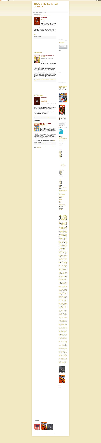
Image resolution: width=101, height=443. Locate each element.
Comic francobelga (42, 79)
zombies (63, 247)
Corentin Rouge (65, 316)
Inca (62, 330)
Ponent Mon (61, 231)
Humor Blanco (36, 121)
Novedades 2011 (61, 227)
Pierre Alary (60, 299)
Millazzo (65, 259)
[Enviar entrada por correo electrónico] (42, 36)
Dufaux (60, 290)
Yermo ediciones (65, 262)
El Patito (63, 290)
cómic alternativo (64, 306)
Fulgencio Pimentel (63, 276)
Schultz (59, 270)
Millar (66, 245)
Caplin (64, 313)
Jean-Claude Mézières (38, 52)
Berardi (65, 238)
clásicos (65, 270)
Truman (63, 283)
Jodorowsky (60, 252)
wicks (65, 362)
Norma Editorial (43, 56)
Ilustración (66, 244)
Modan (62, 278)
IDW (59, 265)
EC (64, 248)
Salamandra (60, 269)
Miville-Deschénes (65, 338)
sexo (64, 263)
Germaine (61, 327)
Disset (60, 320)
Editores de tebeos (61, 258)
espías (61, 359)
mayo (61, 173)
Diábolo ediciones (63, 320)
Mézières (46, 79)
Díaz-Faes (65, 321)
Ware (65, 283)
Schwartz (66, 348)
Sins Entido (60, 261)
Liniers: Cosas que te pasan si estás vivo (62, 204)
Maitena (59, 337)
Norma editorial (63, 219)
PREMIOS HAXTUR (61, 141)
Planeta (65, 279)
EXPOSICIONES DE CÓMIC (42, 12)
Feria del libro (65, 258)
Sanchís (61, 347)
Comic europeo (38, 79)
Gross (64, 328)
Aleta (65, 239)
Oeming (66, 342)
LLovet (64, 334)
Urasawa (62, 303)
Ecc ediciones (65, 220)
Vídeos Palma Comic (62, 137)
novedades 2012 (62, 224)
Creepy (60, 317)
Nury (60, 342)
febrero (61, 176)
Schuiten (62, 348)
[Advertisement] (45, 45)
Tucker (63, 354)
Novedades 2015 (64, 223)
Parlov (63, 279)
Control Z (60, 201)
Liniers (64, 296)
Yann (61, 262)
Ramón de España (63, 345)
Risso (66, 345)
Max (63, 252)
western (61, 238)
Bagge (63, 272)
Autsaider (62, 311)
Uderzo (62, 256)
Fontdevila (66, 324)
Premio (59, 300)
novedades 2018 (64, 232)
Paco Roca (60, 279)
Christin (59, 289)
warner (63, 362)
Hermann (65, 292)
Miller (66, 297)
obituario (66, 235)
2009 (60, 180)
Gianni (64, 327)
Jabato (59, 331)
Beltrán (63, 287)
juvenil (59, 307)
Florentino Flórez (63, 117)
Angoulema (60, 272)
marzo (61, 175)
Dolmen (60, 240)
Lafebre (66, 334)
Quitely (62, 300)
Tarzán (59, 282)
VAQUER (60, 209)
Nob (63, 341)
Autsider (64, 311)
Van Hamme (65, 256)
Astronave (63, 286)
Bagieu (66, 263)
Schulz (64, 348)
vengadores (60, 362)
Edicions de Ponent (61, 275)
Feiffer (64, 323)
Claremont (62, 316)
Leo (62, 240)
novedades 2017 (62, 228)
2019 (60, 152)
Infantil (62, 265)
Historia (60, 220)
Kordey (64, 245)
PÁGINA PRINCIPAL (35, 12)
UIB (59, 256)
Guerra (62, 244)
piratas (61, 361)
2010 (60, 179)
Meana (62, 259)
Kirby (64, 255)
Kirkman (61, 245)
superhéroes (61, 234)
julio (60, 171)
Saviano (59, 348)
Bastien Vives (63, 251)
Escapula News (61, 196)
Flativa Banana (62, 324)
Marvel (65, 240)
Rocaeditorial (64, 268)
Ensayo (65, 275)
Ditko (65, 241)
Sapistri (63, 347)
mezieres (62, 307)
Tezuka (64, 282)
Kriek (59, 334)
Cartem (64, 314)
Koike (66, 255)
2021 (60, 150)
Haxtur (62, 292)
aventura (60, 247)
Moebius (65, 278)
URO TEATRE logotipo (62, 194)
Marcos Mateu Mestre (63, 337)
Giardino (66, 327)
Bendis (66, 287)
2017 (60, 154)
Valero (65, 354)
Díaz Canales (61, 321)
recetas (64, 361)
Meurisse (61, 338)
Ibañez (65, 293)
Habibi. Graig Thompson (38, 95)
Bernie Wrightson (64, 273)
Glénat (60, 328)
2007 (60, 182)
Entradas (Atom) (39, 147)
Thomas (66, 352)
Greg (62, 255)
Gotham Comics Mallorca (62, 186)
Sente (64, 253)
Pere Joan (60, 268)
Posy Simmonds (64, 299)
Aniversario (60, 286)
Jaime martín (65, 331)
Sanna (65, 269)
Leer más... (35, 34)
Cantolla (62, 313)
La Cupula (62, 235)
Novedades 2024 (62, 246)
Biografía (63, 226)
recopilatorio (65, 230)
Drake (66, 289)
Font (59, 276)
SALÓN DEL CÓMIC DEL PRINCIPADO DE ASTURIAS (62, 140)
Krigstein (62, 334)
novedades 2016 (61, 230)
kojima (59, 251)
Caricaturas (61, 248)
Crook (62, 317)
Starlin (59, 303)
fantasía (66, 359)
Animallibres (60, 199)
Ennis (59, 239)
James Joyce (65, 265)
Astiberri (42, 100)
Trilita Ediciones (60, 354)
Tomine (60, 283)
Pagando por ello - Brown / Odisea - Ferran (42, 15)
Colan (62, 289)
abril (60, 174)
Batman (66, 247)
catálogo (62, 239)
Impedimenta (63, 294)
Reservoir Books (65, 237)
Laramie (60, 335)
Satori (65, 347)
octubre (61, 169)
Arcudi (64, 310)
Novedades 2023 (61, 241)
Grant (62, 328)
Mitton (60, 278)
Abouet (59, 285)
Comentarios (61, 125)
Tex (61, 282)
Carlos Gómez (60, 314)
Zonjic (60, 306)
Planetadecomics (61, 280)
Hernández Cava (61, 293)
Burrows (60, 313)
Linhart (66, 335)
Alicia (62, 285)
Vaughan (65, 304)
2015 (60, 156)
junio (60, 172)
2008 (60, 181)
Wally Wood (64, 261)
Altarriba (65, 285)
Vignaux (66, 355)
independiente (61, 263)
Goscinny (60, 255)
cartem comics (62, 358)
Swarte (59, 352)
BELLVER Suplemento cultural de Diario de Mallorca (63, 139)
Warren (59, 262)
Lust (61, 297)
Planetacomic (63, 344)
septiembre (61, 170)
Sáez (61, 352)
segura (65, 307)
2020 (60, 151)
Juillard (66, 294)
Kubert (65, 266)
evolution (64, 359)
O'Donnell (63, 342)
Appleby (62, 310)
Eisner (59, 244)
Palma (66, 227)
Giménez (64, 249)
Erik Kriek (66, 290)
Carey (66, 313)
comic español (64, 216)
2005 (60, 183)
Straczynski (65, 351)
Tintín (66, 282)
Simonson (62, 270)
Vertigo (64, 355)
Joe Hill (63, 266)
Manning (63, 277)
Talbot (66, 253)
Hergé (60, 259)
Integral (64, 330)
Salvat (63, 269)
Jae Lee (62, 331)
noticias (59, 361)
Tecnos (63, 352)
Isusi (66, 330)
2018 (60, 153)
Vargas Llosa (60, 355)
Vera (62, 355)
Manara (64, 297)
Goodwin (60, 292)
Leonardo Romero (61, 296)
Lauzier (62, 335)
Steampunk (62, 351)
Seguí (61, 253)
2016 (60, 155)
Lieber (64, 335)
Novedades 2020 (61, 242)
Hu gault (60, 330)
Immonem (60, 294)
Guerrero (66, 328)
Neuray (61, 341)
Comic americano (63, 215)
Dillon (64, 289)
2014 (60, 157)
